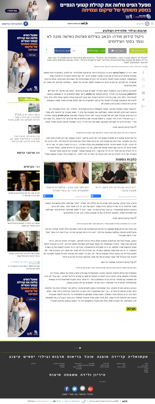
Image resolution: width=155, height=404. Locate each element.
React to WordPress (73, 401)
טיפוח (55, 374)
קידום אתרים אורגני (42, 401)
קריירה (118, 356)
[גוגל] (90, 389)
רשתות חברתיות (142, 367)
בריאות (74, 356)
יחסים (29, 356)
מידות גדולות (104, 367)
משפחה (71, 374)
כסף (124, 365)
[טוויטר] (74, 389)
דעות (146, 363)
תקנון (64, 394)
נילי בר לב (86, 196)
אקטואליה (138, 356)
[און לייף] (77, 348)
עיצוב (15, 356)
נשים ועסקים (121, 363)
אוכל (89, 356)
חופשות (62, 365)
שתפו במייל (118, 50)
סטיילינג (106, 363)
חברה (146, 368)
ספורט (79, 365)
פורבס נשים (121, 367)
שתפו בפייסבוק (63, 50)
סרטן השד (78, 363)
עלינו (90, 394)
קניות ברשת (105, 365)
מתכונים (91, 363)
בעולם (146, 370)
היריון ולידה (93, 374)
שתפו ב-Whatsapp (97, 50)
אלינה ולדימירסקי (131, 196)
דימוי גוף (145, 365)
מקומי (146, 372)
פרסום (83, 394)
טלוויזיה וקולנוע (115, 30)
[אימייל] (82, 388)
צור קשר (73, 394)
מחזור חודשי (77, 367)
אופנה (103, 356)
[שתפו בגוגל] (143, 106)
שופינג (62, 367)
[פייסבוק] (67, 389)
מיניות (33, 363)
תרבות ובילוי (137, 30)
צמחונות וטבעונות (88, 365)
